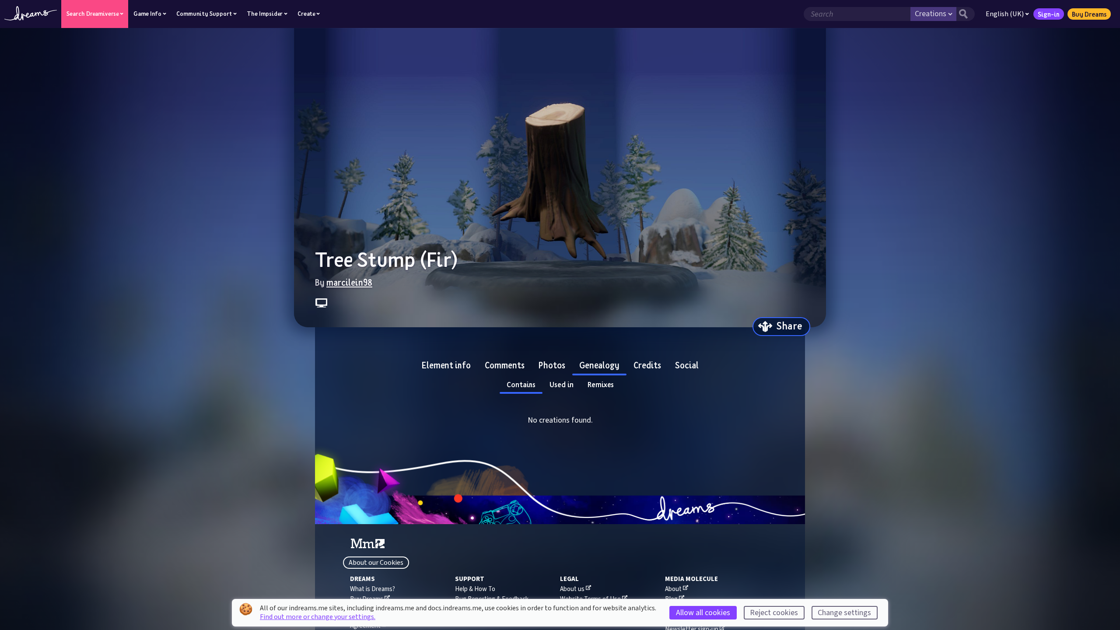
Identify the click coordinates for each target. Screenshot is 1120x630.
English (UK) (1005, 14)
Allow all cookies (703, 612)
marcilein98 (349, 282)
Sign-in (1049, 14)
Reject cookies (774, 612)
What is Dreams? (372, 589)
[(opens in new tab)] (367, 544)
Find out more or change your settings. (317, 616)
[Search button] (965, 14)
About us (572, 589)
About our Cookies (376, 562)
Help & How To (475, 589)
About (673, 589)
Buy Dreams (1089, 14)
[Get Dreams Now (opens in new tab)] (560, 510)
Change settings (844, 612)
